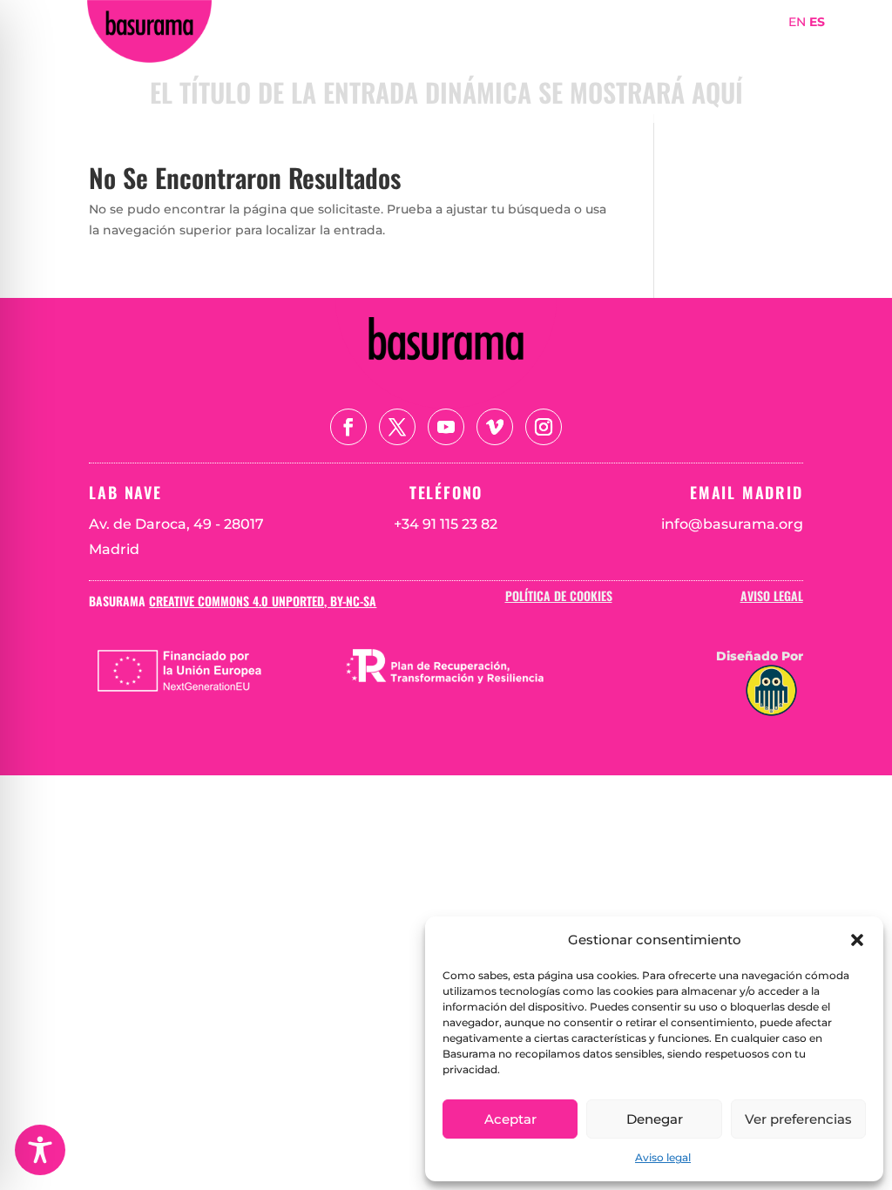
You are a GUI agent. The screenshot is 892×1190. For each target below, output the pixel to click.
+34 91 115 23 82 (445, 524)
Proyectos (703, 46)
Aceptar (510, 1119)
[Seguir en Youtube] (446, 427)
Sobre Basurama (589, 46)
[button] (857, 940)
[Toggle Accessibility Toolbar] (40, 1150)
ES (817, 22)
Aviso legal (663, 1157)
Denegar (654, 1119)
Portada (482, 46)
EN (797, 22)
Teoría (750, 72)
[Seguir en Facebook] (348, 427)
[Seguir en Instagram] (543, 427)
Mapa (777, 46)
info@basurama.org (732, 524)
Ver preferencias (798, 1119)
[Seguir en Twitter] (397, 427)
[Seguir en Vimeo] (494, 427)
